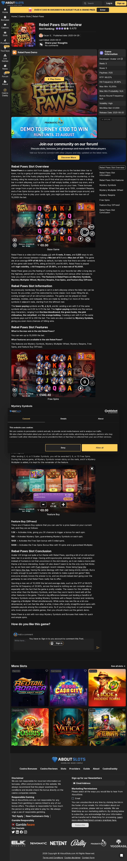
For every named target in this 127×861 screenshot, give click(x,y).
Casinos (5, 27)
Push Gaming (42, 567)
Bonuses (5, 20)
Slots (5, 35)
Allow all (99, 448)
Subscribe (80, 825)
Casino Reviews (49, 768)
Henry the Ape (22, 570)
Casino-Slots (25, 16)
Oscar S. (47, 35)
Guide (86, 768)
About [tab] (100, 419)
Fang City (81, 567)
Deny (63, 448)
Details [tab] (64, 419)
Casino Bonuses (28, 768)
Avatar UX (115, 59)
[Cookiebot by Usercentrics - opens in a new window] (106, 411)
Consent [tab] (26, 419)
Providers (74, 768)
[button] (112, 127)
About (5, 84)
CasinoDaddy (110, 768)
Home (14, 16)
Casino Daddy (5, 94)
